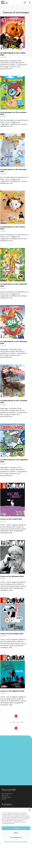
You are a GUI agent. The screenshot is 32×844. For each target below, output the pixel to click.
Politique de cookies (8, 841)
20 (22, 722)
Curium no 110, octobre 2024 (11, 519)
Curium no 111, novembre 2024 (11, 634)
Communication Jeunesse (5, 2)
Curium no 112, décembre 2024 (12, 576)
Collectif (3, 57)
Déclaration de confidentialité (20, 841)
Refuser (16, 833)
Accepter (16, 828)
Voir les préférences (16, 837)
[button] (29, 810)
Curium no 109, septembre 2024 (12, 691)
